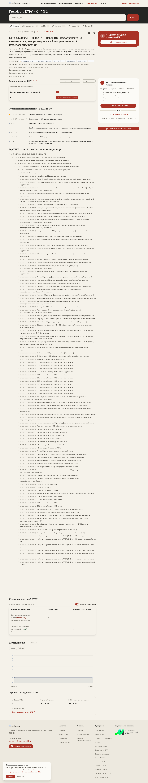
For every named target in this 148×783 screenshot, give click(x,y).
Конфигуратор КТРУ (101, 750)
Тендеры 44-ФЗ (100, 762)
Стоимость (62, 730)
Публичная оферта (83, 734)
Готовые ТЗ (98, 742)
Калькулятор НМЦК (101, 746)
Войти (124, 3)
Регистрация (134, 3)
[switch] (77, 604)
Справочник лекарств (102, 754)
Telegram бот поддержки (22, 746)
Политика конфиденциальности (84, 739)
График (13, 648)
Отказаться (20, 776)
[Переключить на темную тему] (118, 3)
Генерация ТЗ (92, 3)
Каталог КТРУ (99, 730)
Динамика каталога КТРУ (103, 774)
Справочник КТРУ (65, 3)
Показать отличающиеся (88, 604)
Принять (10, 776)
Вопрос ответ (63, 734)
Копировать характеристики (71, 81)
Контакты (80, 730)
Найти (133, 17)
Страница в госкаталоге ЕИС (22, 712)
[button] (50, 41)
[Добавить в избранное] (89, 33)
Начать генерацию (120, 42)
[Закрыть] (135, 81)
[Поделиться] (94, 33)
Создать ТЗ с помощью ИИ (103, 738)
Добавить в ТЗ (90, 81)
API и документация (101, 777)
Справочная (63, 738)
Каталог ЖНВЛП (100, 758)
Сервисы (78, 3)
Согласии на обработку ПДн (31, 772)
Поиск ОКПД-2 (100, 734)
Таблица (21, 648)
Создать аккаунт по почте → (118, 114)
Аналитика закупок (101, 770)
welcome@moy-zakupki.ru (20, 741)
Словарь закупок (64, 742)
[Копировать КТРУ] (94, 41)
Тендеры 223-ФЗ (100, 766)
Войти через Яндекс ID (120, 106)
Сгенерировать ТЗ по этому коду (120, 128)
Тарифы (103, 3)
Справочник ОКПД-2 (48, 3)
